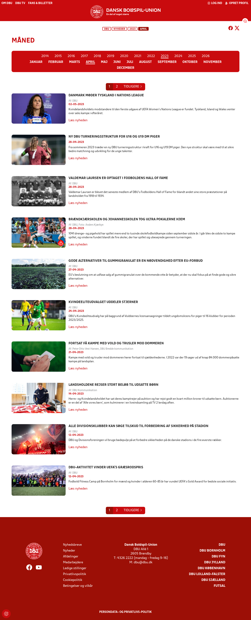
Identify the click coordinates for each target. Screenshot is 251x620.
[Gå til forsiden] (125, 11)
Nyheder (119, 29)
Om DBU (6, 3)
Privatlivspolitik (74, 574)
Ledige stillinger (74, 568)
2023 (133, 29)
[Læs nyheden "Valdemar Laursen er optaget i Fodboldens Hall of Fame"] (40, 191)
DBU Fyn (218, 556)
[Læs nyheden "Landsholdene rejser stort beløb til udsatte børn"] (40, 398)
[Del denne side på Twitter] (237, 29)
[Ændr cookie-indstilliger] (6, 613)
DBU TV (20, 3)
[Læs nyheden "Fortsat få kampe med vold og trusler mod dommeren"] (40, 356)
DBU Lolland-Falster (207, 574)
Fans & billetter (40, 3)
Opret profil (238, 3)
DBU (106, 29)
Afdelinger (70, 556)
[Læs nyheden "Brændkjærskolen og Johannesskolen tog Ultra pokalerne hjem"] (40, 232)
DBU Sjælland (213, 580)
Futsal (219, 586)
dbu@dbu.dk (143, 562)
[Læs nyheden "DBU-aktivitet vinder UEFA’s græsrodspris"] (40, 480)
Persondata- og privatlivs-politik (125, 612)
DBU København (211, 568)
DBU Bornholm (212, 550)
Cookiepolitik (72, 580)
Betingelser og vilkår (78, 586)
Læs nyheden (78, 120)
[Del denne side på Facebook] (230, 29)
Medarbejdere (73, 562)
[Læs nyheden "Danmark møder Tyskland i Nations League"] (40, 108)
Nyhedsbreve (72, 544)
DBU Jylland (214, 562)
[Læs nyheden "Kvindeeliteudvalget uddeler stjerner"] (40, 315)
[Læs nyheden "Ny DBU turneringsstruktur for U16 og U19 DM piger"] (40, 150)
